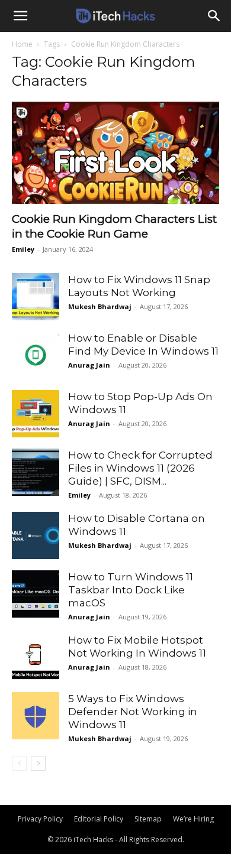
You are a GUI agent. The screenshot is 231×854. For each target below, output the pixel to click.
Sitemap (148, 819)
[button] (20, 16)
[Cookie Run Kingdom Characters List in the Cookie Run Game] (115, 153)
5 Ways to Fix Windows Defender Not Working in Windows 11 (132, 711)
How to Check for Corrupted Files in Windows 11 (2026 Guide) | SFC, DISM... (140, 468)
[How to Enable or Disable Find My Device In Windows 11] (35, 355)
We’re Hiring (193, 819)
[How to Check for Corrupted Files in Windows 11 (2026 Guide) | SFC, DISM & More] (35, 472)
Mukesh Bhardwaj (99, 306)
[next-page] (38, 763)
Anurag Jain (89, 365)
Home (22, 44)
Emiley (23, 249)
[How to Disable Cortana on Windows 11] (35, 535)
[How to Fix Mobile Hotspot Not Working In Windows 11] (35, 657)
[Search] (214, 16)
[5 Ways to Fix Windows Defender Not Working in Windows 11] (35, 715)
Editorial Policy (98, 819)
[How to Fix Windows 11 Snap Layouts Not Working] (35, 296)
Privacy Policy (40, 819)
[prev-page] (19, 763)
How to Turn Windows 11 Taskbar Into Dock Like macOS (130, 590)
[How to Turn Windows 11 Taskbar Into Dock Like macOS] (35, 594)
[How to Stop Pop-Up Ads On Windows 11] (35, 413)
